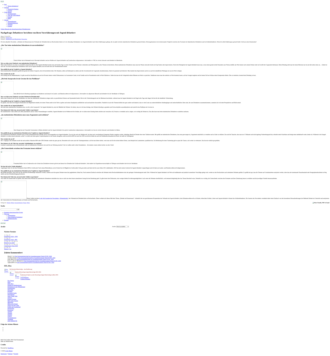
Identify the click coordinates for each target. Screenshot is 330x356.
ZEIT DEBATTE (12, 321)
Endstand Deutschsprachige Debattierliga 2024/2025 (28, 272)
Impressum (4, 354)
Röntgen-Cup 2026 (9, 243)
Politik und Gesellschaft (14, 307)
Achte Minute (8, 12)
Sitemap (10, 354)
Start (5, 4)
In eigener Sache (12, 293)
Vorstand (10, 24)
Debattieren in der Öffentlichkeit (13, 39)
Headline (10, 291)
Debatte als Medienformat (15, 285)
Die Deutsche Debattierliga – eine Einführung (21, 269)
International (11, 294)
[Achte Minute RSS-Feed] (5, 223)
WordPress (10, 348)
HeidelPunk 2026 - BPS (10, 239)
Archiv (114, 226)
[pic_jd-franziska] (7, 163)
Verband (6, 7)
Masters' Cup (7, 249)
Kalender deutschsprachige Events (13, 212)
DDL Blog (10, 284)
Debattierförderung (13, 23)
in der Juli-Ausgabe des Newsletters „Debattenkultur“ (53, 198)
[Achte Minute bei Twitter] (3, 223)
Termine (10, 311)
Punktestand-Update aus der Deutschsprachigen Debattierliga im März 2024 (39, 275)
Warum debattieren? (13, 6)
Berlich (8, 202)
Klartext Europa (12, 299)
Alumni (6, 20)
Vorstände (10, 319)
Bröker (12, 202)
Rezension (10, 310)
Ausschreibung (24, 277)
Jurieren (10, 297)
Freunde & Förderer (13, 9)
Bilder (9, 18)
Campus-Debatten (25, 279)
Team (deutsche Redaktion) (15, 217)
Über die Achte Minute (14, 15)
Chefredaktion (11, 215)
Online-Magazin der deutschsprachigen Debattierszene (15, 29)
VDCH (10, 316)
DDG (9, 282)
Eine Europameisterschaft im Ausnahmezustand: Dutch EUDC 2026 (33, 256)
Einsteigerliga (11, 288)
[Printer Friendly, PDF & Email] (321, 202)
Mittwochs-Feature (13, 304)
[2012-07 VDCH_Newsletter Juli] (14, 198)
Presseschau (24, 39)
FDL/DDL (10, 290)
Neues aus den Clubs (13, 305)
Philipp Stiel (9, 37)
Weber (28, 202)
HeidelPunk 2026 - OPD (11, 236)
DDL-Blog (7, 266)
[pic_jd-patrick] (7, 60)
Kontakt (10, 10)
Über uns (6, 214)
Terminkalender (12, 14)
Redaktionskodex (12, 218)
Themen (10, 313)
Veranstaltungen (12, 21)
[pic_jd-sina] (7, 130)
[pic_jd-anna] (7, 93)
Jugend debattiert (19, 202)
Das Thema (11, 280)
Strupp (24, 202)
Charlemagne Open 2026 (11, 246)
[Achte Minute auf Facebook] (1, 223)
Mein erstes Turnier (13, 301)
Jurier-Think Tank (12, 296)
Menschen (10, 302)
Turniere (10, 314)
